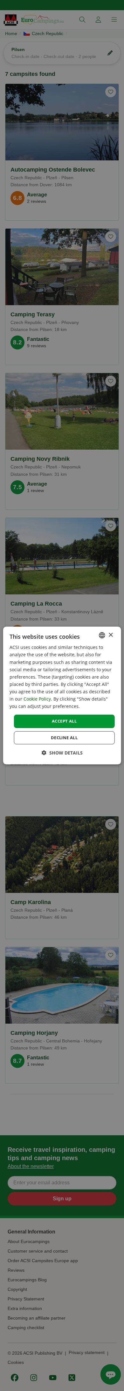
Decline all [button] (64, 737)
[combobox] (102, 635)
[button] (62, 752)
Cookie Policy (37, 699)
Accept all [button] (64, 721)
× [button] (110, 635)
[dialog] (62, 695)
